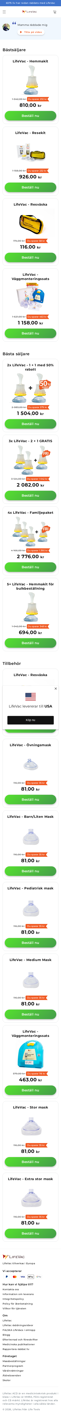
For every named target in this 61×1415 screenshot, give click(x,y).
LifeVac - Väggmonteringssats (30, 277)
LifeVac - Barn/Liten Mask (30, 817)
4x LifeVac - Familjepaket (31, 513)
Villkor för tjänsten (14, 1308)
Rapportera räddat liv (16, 1349)
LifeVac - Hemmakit (30, 61)
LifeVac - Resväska (30, 204)
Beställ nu (30, 116)
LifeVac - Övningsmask (30, 745)
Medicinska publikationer (19, 1344)
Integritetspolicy (13, 1299)
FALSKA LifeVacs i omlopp (19, 1330)
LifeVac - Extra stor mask (30, 1179)
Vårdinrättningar (13, 1370)
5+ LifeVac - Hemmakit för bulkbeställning (30, 586)
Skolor (7, 1380)
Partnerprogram (13, 1366)
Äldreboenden (12, 1375)
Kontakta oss (11, 1289)
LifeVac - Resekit (30, 133)
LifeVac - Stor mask (30, 1107)
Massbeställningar (14, 1361)
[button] (4, 11)
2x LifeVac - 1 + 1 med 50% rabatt (30, 367)
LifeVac (7, 1320)
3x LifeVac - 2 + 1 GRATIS (30, 441)
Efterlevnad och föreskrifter (20, 1339)
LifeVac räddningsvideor (18, 1325)
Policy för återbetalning (18, 1303)
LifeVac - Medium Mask (31, 960)
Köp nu (30, 720)
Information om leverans (18, 1294)
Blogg (6, 1335)
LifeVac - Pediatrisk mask (30, 888)
